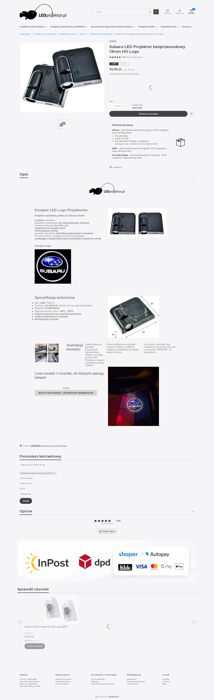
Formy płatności (98, 679)
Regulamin (131, 679)
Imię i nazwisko (26, 478)
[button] (156, 11)
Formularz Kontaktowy (30, 681)
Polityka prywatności (136, 681)
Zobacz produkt (35, 646)
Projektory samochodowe (45, 34)
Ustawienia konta (62, 681)
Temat (22, 489)
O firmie (166, 681)
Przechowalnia (61, 684)
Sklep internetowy (106, 697)
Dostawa (95, 681)
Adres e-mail (26, 483)
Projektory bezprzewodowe (101, 34)
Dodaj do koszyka (148, 113)
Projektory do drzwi (68, 34)
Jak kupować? (133, 684)
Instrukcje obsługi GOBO (30, 686)
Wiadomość (26, 494)
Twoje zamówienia (63, 679)
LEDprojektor (25, 34)
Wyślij (26, 501)
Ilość (111, 101)
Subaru (83, 34)
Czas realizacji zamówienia (102, 684)
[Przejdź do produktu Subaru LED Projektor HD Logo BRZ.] (60, 609)
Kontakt (166, 679)
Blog (165, 684)
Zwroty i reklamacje (28, 679)
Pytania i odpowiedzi (28, 684)
